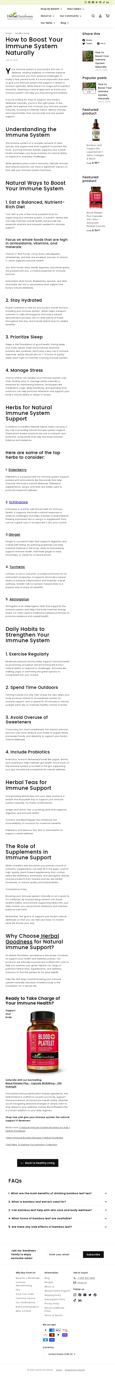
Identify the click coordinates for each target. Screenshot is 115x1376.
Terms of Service (54, 1315)
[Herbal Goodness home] (20, 16)
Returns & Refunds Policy (54, 1309)
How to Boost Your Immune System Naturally (102, 59)
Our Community (69, 16)
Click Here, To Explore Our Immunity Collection (31, 1144)
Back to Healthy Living (40, 1163)
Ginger (14, 534)
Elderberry (18, 469)
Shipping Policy (53, 1295)
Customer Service (25, 1298)
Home (9, 33)
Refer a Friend (23, 1311)
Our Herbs (47, 23)
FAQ (18, 1289)
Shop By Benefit (50, 9)
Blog (64, 23)
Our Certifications (25, 1302)
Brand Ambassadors (27, 1306)
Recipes (49, 1282)
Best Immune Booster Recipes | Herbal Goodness (35, 1137)
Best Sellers (74, 9)
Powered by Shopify (75, 1370)
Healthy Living (22, 33)
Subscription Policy (55, 1299)
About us (49, 1286)
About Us (46, 16)
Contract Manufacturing (24, 1284)
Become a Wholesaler (28, 1278)
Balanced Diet (89, 91)
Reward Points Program (57, 1290)
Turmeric (17, 566)
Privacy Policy (52, 1303)
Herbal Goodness (32, 938)
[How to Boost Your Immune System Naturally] (87, 56)
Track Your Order (25, 1294)
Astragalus (19, 599)
